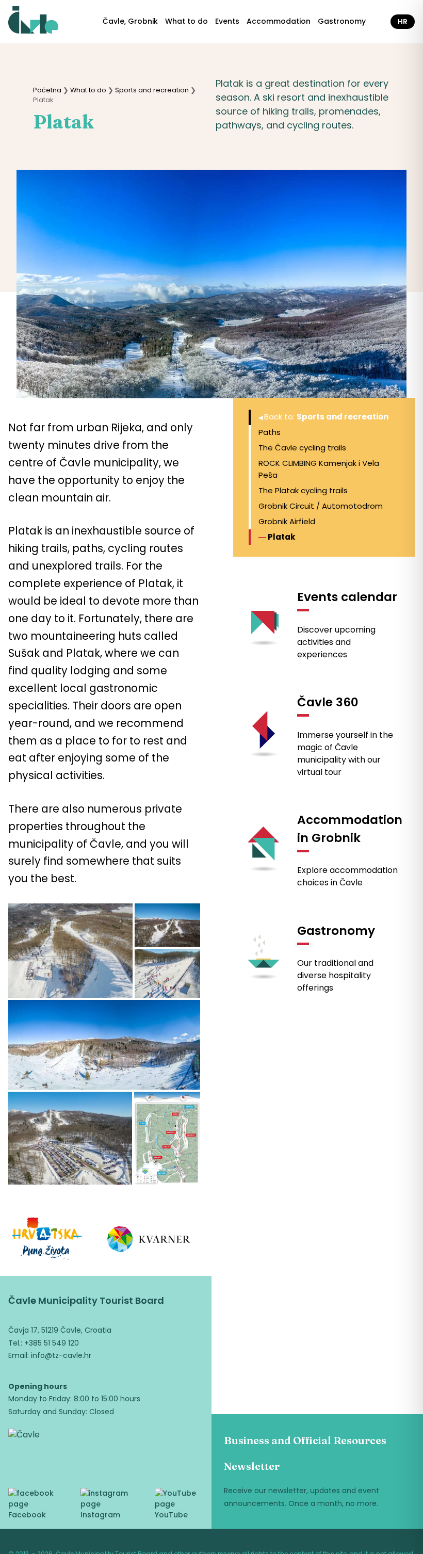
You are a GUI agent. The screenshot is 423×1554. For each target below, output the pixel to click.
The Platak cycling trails (303, 490)
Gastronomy (342, 21)
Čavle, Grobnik (130, 21)
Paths (269, 432)
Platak (281, 536)
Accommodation (279, 21)
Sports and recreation (152, 90)
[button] (70, 950)
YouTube (171, 1515)
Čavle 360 (328, 702)
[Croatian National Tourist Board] (47, 1240)
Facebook (27, 1515)
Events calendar (347, 597)
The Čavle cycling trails (302, 447)
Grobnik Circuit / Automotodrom (320, 505)
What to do (186, 21)
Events (227, 21)
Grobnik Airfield (286, 521)
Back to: (326, 416)
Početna (47, 90)
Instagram (100, 1515)
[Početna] (33, 21)
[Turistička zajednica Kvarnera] (149, 1240)
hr (403, 22)
